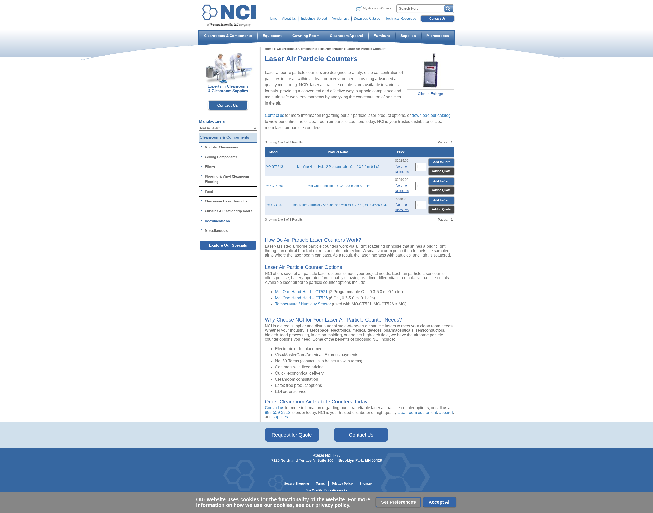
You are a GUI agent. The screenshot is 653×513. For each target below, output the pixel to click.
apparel (446, 412)
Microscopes (437, 36)
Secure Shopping (296, 483)
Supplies (408, 36)
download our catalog (431, 115)
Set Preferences (398, 502)
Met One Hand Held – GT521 (301, 292)
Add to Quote (441, 171)
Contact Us (437, 18)
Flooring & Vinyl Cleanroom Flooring (227, 179)
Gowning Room (305, 36)
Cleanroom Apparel (346, 36)
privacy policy (332, 505)
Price (401, 152)
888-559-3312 (277, 412)
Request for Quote (292, 435)
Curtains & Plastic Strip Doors (228, 211)
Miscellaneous (216, 231)
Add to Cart (441, 162)
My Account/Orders (377, 8)
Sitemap (366, 483)
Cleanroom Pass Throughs (226, 201)
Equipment (272, 36)
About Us (289, 18)
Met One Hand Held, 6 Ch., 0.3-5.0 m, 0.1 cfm (339, 186)
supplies (280, 417)
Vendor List (340, 18)
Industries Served (314, 18)
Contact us (274, 115)
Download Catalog (367, 18)
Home (272, 18)
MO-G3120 (274, 205)
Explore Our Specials (228, 245)
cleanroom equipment (417, 412)
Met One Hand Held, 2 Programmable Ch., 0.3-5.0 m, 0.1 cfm (339, 167)
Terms (320, 483)
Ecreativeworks (335, 490)
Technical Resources (400, 18)
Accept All (440, 502)
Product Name (339, 152)
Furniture (382, 36)
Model (274, 152)
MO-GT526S (274, 186)
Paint (209, 191)
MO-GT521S (274, 167)
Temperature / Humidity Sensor (303, 304)
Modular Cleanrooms (221, 147)
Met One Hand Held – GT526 (301, 298)
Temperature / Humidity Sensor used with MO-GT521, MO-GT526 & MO (339, 205)
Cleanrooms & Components (228, 36)
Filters (210, 167)
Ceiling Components (221, 157)
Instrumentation (331, 49)
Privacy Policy (342, 483)
